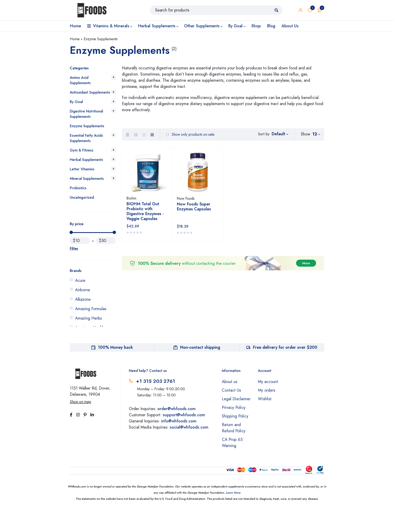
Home (75, 39)
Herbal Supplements (86, 159)
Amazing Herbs (88, 318)
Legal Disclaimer (236, 399)
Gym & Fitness (81, 150)
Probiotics (78, 188)
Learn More (233, 493)
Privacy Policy (233, 408)
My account (268, 382)
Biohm (131, 198)
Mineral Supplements (87, 178)
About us (229, 382)
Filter (74, 248)
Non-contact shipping (200, 347)
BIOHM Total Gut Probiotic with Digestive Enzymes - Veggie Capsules (145, 211)
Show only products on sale (192, 134)
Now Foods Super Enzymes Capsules (194, 206)
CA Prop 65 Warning (232, 443)
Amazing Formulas (90, 309)
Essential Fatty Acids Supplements (86, 138)
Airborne (82, 290)
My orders (266, 390)
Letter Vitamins (82, 169)
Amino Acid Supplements (80, 80)
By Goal (76, 101)
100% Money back (115, 347)
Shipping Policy (235, 416)
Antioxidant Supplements (90, 92)
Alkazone (83, 299)
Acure (80, 280)
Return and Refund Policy (233, 428)
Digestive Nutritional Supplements (86, 114)
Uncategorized (82, 197)
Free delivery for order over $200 (285, 347)
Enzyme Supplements (87, 126)
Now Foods (186, 198)
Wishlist (312, 7)
